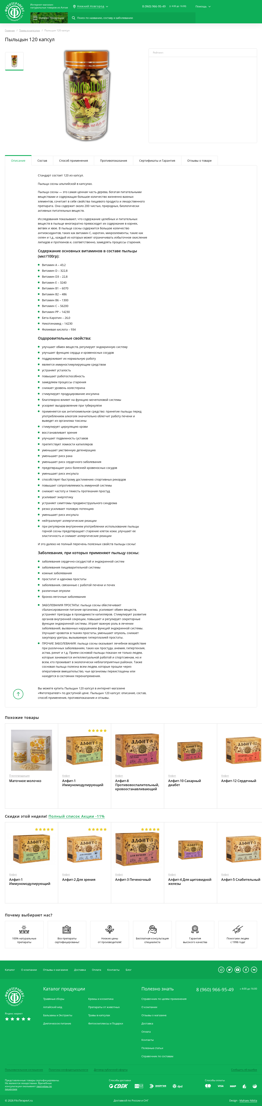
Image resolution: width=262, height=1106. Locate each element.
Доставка (80, 970)
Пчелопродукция (19, 775)
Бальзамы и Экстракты (57, 1015)
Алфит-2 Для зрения (78, 879)
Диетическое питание (57, 1023)
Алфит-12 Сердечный (238, 781)
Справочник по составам (157, 1056)
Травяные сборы (53, 999)
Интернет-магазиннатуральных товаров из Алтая (49, 6)
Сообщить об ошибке (244, 1069)
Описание (18, 161)
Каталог (10, 970)
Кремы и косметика (100, 999)
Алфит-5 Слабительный (240, 879)
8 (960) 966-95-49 (154, 6)
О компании (29, 970)
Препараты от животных (104, 1007)
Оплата (96, 970)
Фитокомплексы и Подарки (105, 1023)
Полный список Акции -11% (77, 816)
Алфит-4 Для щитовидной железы (189, 881)
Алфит (66, 775)
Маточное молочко (25, 781)
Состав (42, 161)
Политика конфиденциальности (68, 1069)
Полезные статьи (152, 1048)
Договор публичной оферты (111, 1069)
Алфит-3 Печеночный (133, 879)
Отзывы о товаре (199, 161)
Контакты (113, 970)
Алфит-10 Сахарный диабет (184, 783)
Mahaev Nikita (248, 1100)
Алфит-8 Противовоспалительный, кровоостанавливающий (137, 785)
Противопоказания (113, 161)
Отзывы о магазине (55, 970)
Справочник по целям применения (163, 999)
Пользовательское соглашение (24, 1069)
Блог (129, 970)
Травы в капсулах (99, 1015)
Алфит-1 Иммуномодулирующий (82, 783)
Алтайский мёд (52, 1007)
